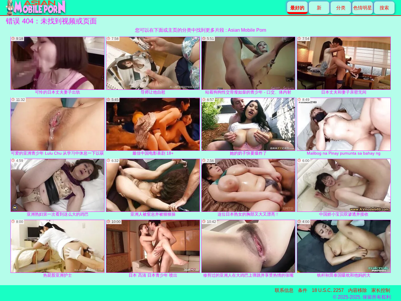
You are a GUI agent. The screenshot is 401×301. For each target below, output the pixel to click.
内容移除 (357, 290)
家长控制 (380, 290)
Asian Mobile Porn (247, 30)
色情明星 (362, 7)
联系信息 (284, 290)
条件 (302, 290)
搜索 (384, 7)
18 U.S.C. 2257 (328, 290)
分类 (341, 7)
